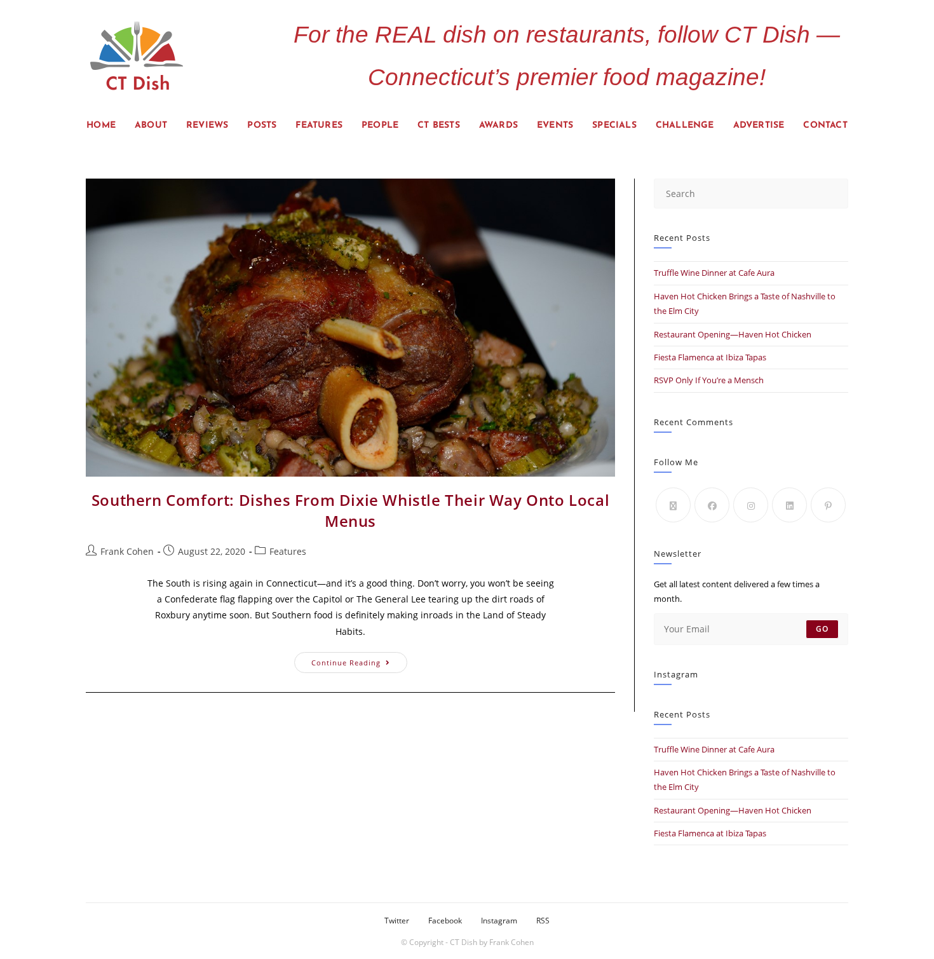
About (151, 125)
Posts (261, 125)
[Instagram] (750, 504)
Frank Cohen (127, 551)
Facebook (445, 920)
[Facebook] (711, 504)
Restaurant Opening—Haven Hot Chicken (732, 334)
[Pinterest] (828, 504)
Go (822, 628)
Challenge (685, 125)
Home (101, 125)
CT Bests (438, 125)
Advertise (759, 125)
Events (555, 125)
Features (318, 125)
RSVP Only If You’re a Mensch (709, 380)
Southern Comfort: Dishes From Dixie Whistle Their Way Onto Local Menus (350, 510)
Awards (498, 125)
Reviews (207, 125)
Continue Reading (359, 659)
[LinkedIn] (789, 504)
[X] (673, 504)
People (380, 125)
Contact (825, 125)
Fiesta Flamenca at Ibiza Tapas (710, 357)
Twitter (396, 920)
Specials (614, 125)
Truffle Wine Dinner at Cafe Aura (714, 272)
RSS (543, 920)
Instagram (499, 920)
